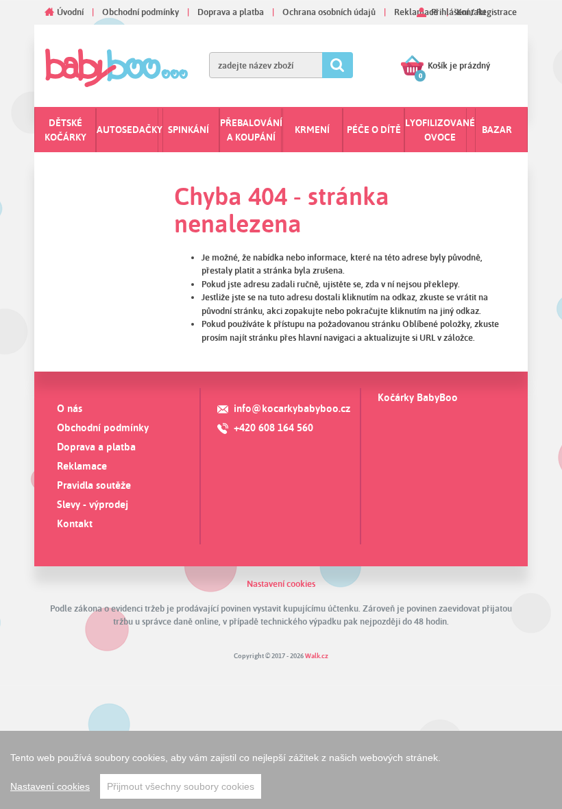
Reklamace (416, 11)
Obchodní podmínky (140, 11)
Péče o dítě (374, 129)
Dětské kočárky (65, 130)
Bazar (497, 129)
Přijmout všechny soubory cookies (180, 786)
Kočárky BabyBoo (418, 397)
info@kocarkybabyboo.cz (292, 408)
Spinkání (188, 129)
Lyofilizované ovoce (440, 130)
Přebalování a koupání (251, 130)
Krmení (312, 129)
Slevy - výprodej (92, 504)
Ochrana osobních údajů (329, 11)
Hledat (337, 65)
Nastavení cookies (281, 583)
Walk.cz (316, 655)
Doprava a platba (230, 11)
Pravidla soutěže (94, 485)
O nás (69, 408)
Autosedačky (129, 129)
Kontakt (75, 523)
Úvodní (70, 11)
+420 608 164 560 (273, 427)
